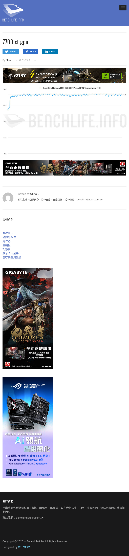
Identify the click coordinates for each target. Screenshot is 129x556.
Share (33, 51)
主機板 (7, 245)
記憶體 (7, 249)
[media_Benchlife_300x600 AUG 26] (28, 318)
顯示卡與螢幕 (11, 253)
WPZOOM (24, 547)
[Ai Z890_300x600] (28, 427)
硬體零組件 (9, 237)
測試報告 (8, 233)
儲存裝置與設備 (12, 257)
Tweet (13, 51)
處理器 (7, 241)
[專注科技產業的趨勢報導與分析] (13, 12)
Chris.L (9, 60)
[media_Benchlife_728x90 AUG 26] (64, 167)
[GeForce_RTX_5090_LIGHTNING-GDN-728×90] (64, 75)
